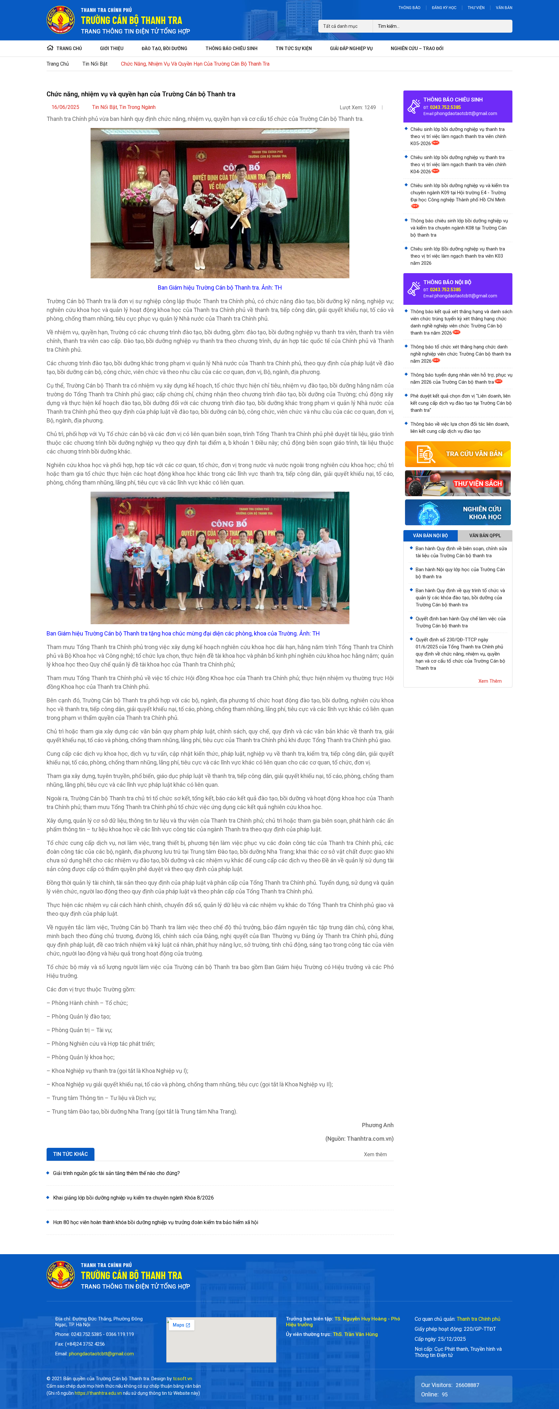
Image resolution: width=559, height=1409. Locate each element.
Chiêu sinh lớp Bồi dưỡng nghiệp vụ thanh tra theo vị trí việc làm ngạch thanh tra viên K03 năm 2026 (458, 256)
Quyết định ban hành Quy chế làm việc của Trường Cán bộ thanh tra (461, 622)
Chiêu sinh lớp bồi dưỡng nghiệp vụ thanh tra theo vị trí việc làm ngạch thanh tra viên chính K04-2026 (458, 165)
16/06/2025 (65, 107)
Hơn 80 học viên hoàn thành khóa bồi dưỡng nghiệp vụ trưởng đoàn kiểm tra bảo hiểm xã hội (155, 1222)
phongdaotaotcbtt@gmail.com (465, 113)
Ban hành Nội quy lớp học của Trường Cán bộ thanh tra (460, 573)
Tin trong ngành (137, 107)
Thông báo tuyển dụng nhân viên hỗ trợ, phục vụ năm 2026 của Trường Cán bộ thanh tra (461, 378)
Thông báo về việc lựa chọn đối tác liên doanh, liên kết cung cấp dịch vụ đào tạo (460, 427)
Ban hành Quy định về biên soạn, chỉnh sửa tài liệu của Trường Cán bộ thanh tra (461, 552)
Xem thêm (376, 1155)
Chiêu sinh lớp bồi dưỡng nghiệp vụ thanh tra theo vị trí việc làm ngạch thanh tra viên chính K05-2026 (458, 136)
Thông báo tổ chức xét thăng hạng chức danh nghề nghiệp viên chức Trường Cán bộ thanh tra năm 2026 (461, 354)
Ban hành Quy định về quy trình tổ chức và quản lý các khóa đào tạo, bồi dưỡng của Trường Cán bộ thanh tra (460, 598)
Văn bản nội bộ (430, 535)
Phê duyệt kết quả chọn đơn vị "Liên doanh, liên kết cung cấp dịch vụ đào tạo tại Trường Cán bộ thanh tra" (461, 403)
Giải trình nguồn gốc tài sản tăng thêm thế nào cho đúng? (116, 1173)
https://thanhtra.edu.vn (98, 1393)
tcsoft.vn (182, 1379)
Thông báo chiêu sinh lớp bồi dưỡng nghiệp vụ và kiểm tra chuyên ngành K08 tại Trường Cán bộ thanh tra (459, 228)
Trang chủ (58, 64)
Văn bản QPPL (485, 535)
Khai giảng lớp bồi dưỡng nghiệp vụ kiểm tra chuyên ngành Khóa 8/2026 (133, 1198)
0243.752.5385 (445, 107)
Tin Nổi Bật (94, 64)
